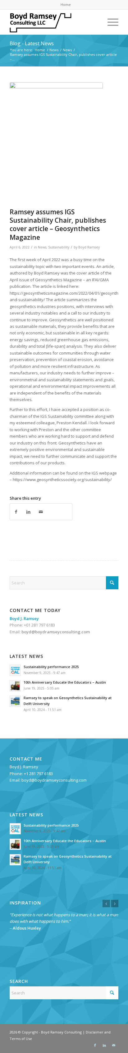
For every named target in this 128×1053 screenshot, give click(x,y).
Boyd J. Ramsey (24, 767)
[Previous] (106, 903)
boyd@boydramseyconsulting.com (55, 632)
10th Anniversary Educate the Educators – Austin (65, 682)
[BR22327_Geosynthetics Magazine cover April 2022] (56, 143)
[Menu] (109, 22)
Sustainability (58, 247)
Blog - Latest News (32, 43)
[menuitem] (65, 4)
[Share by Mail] (41, 512)
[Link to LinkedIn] (104, 1045)
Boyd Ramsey (89, 247)
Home (66, 4)
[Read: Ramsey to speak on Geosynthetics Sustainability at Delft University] (15, 701)
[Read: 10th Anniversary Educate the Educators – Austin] (15, 685)
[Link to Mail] (113, 1045)
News (42, 247)
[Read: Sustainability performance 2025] (15, 670)
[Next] (114, 903)
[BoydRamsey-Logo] (53, 22)
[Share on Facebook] (16, 512)
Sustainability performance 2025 (51, 666)
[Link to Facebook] (95, 1045)
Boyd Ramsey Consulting (61, 1032)
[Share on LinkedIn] (28, 512)
